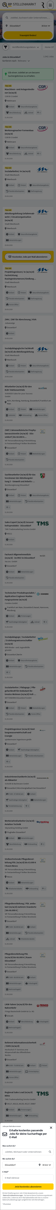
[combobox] (26, 1151)
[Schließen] (51, 1127)
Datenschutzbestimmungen (13, 1195)
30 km (45, 1164)
